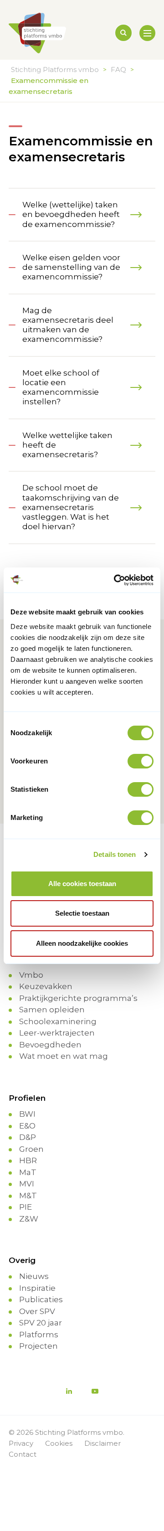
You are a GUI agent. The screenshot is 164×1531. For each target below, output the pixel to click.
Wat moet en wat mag (63, 1056)
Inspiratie (37, 1288)
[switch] (141, 761)
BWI (27, 1114)
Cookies (58, 1443)
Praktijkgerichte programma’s (78, 998)
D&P (27, 1137)
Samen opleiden (52, 1009)
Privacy (21, 1443)
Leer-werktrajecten (57, 1032)
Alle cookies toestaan (82, 883)
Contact (22, 1454)
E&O (27, 1125)
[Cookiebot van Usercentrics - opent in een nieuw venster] (116, 580)
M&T (28, 1195)
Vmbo (31, 974)
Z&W (28, 1218)
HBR (28, 1160)
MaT (27, 1172)
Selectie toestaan (82, 913)
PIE (25, 1206)
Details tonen (114, 854)
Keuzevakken (45, 986)
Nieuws (34, 1276)
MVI (26, 1183)
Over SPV (37, 1311)
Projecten (38, 1346)
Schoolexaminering (58, 1021)
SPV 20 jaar (40, 1322)
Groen (31, 1149)
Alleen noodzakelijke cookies (82, 943)
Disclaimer (102, 1443)
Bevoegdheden (50, 1044)
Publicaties (41, 1299)
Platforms (38, 1334)
